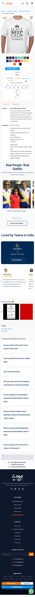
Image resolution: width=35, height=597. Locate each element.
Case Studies (17, 508)
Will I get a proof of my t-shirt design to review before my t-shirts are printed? (16, 383)
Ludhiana (26, 581)
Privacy (16, 592)
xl (23, 85)
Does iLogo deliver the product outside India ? (16, 360)
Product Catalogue (18, 529)
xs (7, 85)
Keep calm (4, 331)
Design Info (16, 104)
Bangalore (11, 576)
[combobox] (17, 74)
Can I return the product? (11, 372)
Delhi (17, 579)
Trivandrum (15, 581)
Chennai (17, 576)
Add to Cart (11, 583)
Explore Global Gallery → (17, 223)
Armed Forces (17, 511)
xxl (28, 85)
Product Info (6, 104)
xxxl (17, 90)
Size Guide (17, 536)
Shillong (25, 579)
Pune (21, 579)
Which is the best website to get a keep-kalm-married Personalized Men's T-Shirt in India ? (16, 414)
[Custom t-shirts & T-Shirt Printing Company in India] (9, 3)
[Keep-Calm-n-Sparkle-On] (27, 312)
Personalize (27, 583)
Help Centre (17, 532)
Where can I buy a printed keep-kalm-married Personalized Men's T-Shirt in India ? (16, 431)
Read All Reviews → (17, 260)
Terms (21, 592)
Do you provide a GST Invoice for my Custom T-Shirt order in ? (15, 446)
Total (17, 95)
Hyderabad (29, 576)
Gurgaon (8, 581)
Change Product (12, 69)
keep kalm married (6, 329)
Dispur (30, 579)
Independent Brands (17, 501)
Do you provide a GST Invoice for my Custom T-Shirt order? (15, 347)
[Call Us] (27, 3)
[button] (3, 35)
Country (17, 72)
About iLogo (17, 526)
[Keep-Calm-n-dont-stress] (10, 312)
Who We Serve (17, 505)
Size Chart (18, 78)
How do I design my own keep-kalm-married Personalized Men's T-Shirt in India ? (16, 398)
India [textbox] (17, 74)
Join (31, 554)
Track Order (17, 539)
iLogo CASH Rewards (17, 515)
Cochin (21, 581)
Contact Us (17, 543)
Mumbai (5, 576)
